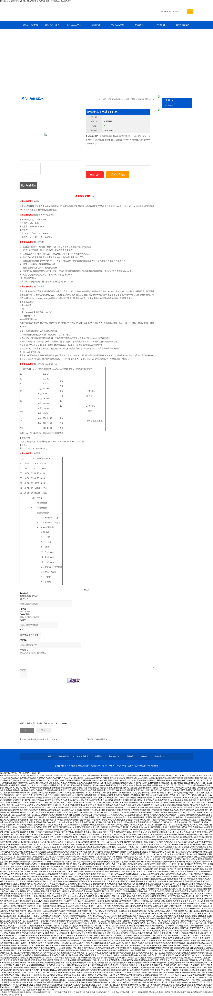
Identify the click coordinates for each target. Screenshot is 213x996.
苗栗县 (40, 992)
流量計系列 (170, 100)
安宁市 (134, 992)
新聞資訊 (95, 25)
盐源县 (140, 992)
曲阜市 (157, 992)
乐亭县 (18, 995)
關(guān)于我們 (52, 25)
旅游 (7, 992)
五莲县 (196, 992)
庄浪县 (64, 992)
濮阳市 (146, 992)
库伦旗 (201, 992)
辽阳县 (58, 992)
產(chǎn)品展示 (82, 756)
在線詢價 (94, 174)
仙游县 (102, 992)
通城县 (151, 992)
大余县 (2, 992)
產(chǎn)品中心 (74, 25)
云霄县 (86, 992)
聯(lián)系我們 (182, 25)
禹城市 (128, 992)
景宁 (81, 992)
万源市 (173, 992)
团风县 (76, 992)
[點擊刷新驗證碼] (73, 680)
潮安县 (122, 992)
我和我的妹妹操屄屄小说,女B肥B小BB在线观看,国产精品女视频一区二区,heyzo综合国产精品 (35, 1)
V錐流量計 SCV (103, 739)
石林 (35, 992)
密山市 (163, 992)
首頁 (109, 99)
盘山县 (24, 992)
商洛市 (70, 992)
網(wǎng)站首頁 (30, 25)
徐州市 (52, 992)
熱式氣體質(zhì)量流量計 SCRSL (43, 739)
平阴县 (12, 992)
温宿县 (6, 995)
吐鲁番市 (115, 992)
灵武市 (108, 992)
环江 (185, 992)
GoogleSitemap (121, 766)
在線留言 (139, 25)
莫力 (169, 992)
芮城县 (179, 992)
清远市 (207, 992)
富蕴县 (12, 995)
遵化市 (30, 992)
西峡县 (190, 992)
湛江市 (46, 992)
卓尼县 (18, 992)
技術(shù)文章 (117, 25)
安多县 (92, 992)
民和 (97, 992)
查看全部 (169, 105)
